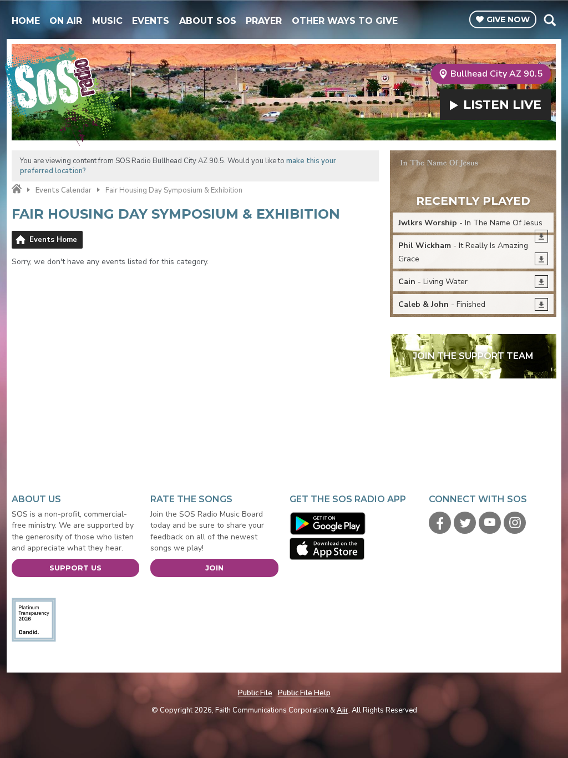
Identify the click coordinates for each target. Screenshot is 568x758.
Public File (255, 693)
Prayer (264, 21)
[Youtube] (490, 523)
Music (107, 21)
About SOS (207, 21)
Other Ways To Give (345, 21)
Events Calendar (64, 190)
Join (214, 567)
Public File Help (304, 693)
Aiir (342, 710)
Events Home (53, 240)
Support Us (75, 567)
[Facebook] (440, 523)
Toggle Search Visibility (549, 20)
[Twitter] (465, 523)
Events (150, 21)
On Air (65, 21)
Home (26, 21)
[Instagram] (515, 523)
